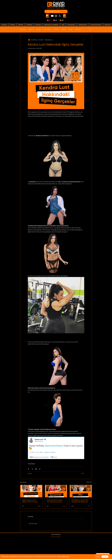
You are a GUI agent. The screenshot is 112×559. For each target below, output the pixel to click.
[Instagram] (55, 15)
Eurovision (56, 29)
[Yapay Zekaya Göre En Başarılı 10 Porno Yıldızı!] (31, 491)
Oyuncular (38, 29)
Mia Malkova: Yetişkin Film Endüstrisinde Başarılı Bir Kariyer (80, 501)
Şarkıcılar (31, 29)
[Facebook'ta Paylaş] (28, 469)
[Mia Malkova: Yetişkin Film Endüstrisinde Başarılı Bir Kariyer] (81, 491)
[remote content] (56, 126)
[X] (59, 15)
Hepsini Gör (89, 482)
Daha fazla (77, 29)
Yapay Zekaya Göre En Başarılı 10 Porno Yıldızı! (30, 501)
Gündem (70, 29)
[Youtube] (52, 15)
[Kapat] (110, 556)
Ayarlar (98, 556)
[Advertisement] (45, 548)
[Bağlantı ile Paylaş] (39, 469)
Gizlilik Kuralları (65, 556)
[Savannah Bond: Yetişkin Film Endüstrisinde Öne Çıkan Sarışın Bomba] (56, 491)
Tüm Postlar (23, 29)
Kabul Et (105, 556)
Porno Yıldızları (47, 29)
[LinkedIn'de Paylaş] (36, 469)
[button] (90, 29)
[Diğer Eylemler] (83, 40)
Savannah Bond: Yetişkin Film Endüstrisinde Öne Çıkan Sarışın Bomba (55, 501)
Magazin (64, 29)
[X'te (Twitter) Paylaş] (32, 469)
